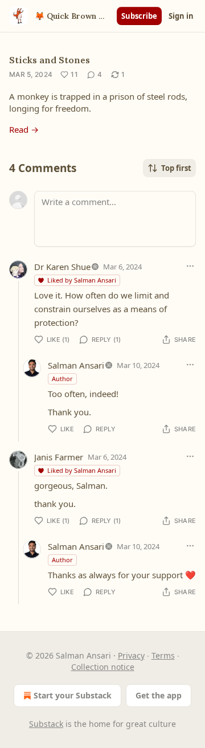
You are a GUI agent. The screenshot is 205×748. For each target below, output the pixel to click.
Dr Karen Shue (62, 266)
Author (62, 378)
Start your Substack (73, 695)
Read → (24, 129)
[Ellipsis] (190, 266)
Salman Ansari (76, 365)
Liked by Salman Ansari (81, 280)
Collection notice (102, 666)
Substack (46, 723)
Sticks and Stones (49, 60)
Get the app (159, 695)
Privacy (131, 655)
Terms (163, 655)
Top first (176, 168)
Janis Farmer (58, 457)
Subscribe (139, 16)
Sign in (181, 16)
